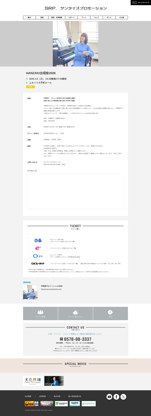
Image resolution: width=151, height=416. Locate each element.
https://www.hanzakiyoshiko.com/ (51, 289)
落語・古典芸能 (56, 17)
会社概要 (28, 396)
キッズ (96, 17)
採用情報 (42, 396)
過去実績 (57, 396)
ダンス (109, 17)
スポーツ (71, 17)
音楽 (42, 17)
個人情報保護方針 (74, 396)
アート (84, 17)
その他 (121, 17)
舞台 (29, 17)
